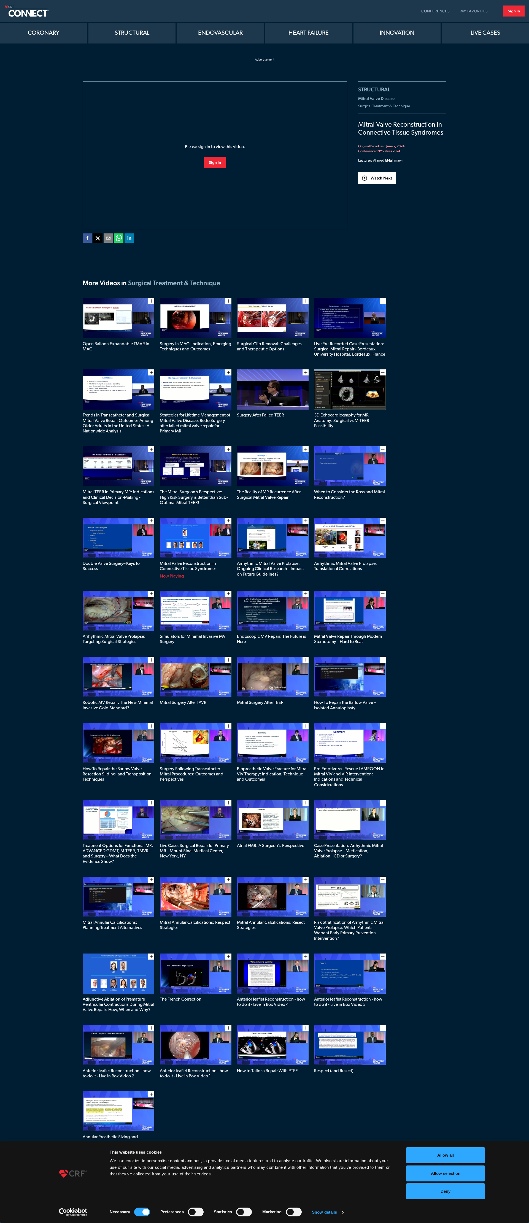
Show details (324, 1212)
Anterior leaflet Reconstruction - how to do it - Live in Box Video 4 (271, 1002)
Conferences (435, 11)
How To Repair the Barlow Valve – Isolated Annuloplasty (345, 705)
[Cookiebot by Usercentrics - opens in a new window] (73, 1212)
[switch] (196, 1212)
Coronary (44, 33)
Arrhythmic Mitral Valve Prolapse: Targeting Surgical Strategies (114, 639)
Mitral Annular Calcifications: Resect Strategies (271, 925)
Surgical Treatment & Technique (384, 106)
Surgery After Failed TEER (260, 415)
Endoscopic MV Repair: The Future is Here (271, 639)
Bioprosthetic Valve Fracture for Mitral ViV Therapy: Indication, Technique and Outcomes (272, 774)
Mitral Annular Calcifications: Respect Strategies (195, 925)
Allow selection (445, 1173)
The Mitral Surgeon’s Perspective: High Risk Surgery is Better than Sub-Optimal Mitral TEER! (194, 497)
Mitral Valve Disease (376, 98)
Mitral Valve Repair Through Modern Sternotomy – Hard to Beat (348, 639)
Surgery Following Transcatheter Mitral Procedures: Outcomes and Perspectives (191, 774)
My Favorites (474, 11)
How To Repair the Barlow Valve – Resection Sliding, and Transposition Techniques (117, 774)
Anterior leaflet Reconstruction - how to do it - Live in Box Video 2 (117, 1073)
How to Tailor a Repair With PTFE (267, 1071)
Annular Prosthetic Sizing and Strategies (110, 1140)
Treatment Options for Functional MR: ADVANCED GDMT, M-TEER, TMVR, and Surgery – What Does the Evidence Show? (118, 854)
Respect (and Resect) (333, 1071)
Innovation (397, 33)
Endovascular (220, 33)
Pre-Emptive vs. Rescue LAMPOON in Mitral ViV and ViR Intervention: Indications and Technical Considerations (349, 777)
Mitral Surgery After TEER (260, 703)
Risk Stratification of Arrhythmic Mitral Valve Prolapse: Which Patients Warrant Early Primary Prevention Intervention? (349, 930)
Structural (132, 33)
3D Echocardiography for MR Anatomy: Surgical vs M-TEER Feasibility (341, 420)
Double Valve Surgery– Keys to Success (111, 566)
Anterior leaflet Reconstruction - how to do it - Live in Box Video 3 (348, 1002)
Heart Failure (308, 33)
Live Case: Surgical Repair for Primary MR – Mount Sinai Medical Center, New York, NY (194, 851)
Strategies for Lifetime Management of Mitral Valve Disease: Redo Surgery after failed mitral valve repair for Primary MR (195, 423)
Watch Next (381, 178)
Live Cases (485, 33)
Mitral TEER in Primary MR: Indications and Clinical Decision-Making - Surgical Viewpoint (118, 497)
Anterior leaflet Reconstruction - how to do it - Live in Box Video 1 (194, 1073)
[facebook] (87, 239)
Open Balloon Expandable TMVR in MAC (116, 347)
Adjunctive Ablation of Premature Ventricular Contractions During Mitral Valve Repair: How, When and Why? (118, 1004)
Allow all (445, 1155)
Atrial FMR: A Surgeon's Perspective (270, 846)
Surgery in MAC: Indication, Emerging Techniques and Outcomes (195, 347)
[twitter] (97, 239)
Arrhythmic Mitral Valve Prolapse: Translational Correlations (345, 566)
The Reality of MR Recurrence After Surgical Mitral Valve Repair (269, 495)
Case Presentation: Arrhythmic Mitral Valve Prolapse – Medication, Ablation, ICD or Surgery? (348, 851)
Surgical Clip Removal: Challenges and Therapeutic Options (269, 347)
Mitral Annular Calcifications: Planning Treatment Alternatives (112, 925)
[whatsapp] (118, 239)
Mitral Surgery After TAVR (183, 703)
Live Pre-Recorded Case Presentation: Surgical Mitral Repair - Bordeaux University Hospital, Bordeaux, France (349, 349)
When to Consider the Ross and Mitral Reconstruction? (349, 495)
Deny (445, 1191)
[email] (108, 239)
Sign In (514, 11)
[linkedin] (129, 239)
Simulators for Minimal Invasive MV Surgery (193, 639)
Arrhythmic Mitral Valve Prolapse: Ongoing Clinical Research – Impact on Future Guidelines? (270, 569)
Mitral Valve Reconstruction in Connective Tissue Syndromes (188, 566)
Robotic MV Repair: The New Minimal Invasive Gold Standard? (118, 705)
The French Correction (180, 999)
